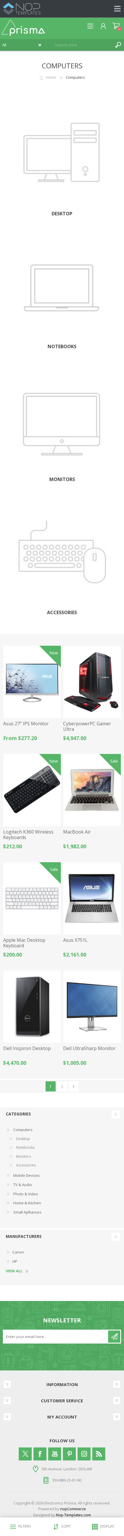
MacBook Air (77, 832)
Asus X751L (75, 940)
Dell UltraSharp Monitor (89, 1048)
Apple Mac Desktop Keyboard (24, 942)
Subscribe (114, 1337)
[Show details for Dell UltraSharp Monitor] (92, 1006)
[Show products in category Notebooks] (62, 289)
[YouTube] (54, 1453)
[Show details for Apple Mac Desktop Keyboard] (32, 898)
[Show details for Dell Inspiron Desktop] (32, 1006)
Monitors (62, 479)
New (53, 653)
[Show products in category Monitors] (62, 422)
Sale (114, 761)
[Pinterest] (69, 1453)
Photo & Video (25, 1193)
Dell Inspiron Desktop (27, 1048)
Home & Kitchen (26, 1202)
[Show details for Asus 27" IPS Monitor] (32, 682)
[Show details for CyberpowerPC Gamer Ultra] (92, 682)
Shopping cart (116, 26)
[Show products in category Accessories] (62, 555)
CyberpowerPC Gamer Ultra (87, 726)
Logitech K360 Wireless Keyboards (28, 834)
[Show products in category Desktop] (62, 156)
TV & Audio (22, 1184)
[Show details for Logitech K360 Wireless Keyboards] (32, 790)
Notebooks (62, 346)
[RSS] (98, 1453)
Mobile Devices (26, 1175)
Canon (18, 1252)
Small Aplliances (27, 1212)
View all (14, 1271)
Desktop (62, 213)
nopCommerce (73, 1508)
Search (118, 45)
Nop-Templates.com (73, 1514)
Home (51, 77)
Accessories (62, 612)
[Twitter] (25, 1453)
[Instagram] (84, 1453)
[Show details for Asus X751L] (92, 898)
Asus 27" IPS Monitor (26, 723)
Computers (22, 1129)
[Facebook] (39, 1453)
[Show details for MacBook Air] (92, 790)
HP (14, 1261)
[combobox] (79, 45)
